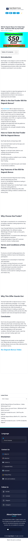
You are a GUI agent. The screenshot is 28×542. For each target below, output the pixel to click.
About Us (5, 454)
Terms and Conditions (8, 479)
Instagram (6, 505)
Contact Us (6, 462)
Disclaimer (6, 470)
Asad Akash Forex (15, 8)
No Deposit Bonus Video (11, 349)
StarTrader (6, 109)
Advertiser (5, 458)
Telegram (6, 500)
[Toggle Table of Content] (15, 52)
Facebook (7, 496)
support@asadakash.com (14, 529)
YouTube (6, 491)
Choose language (8, 440)
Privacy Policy (6, 474)
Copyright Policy (7, 466)
